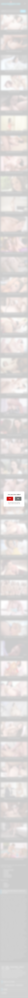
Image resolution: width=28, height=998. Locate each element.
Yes (10, 498)
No (18, 498)
